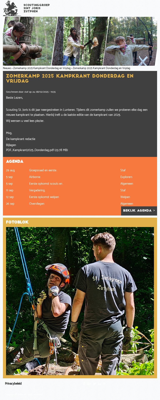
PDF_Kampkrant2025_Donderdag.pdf (30, 150)
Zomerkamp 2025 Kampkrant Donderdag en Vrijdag (42, 68)
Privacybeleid (13, 383)
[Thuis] (12, 8)
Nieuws (7, 68)
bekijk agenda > (139, 210)
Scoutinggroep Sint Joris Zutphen (37, 8)
